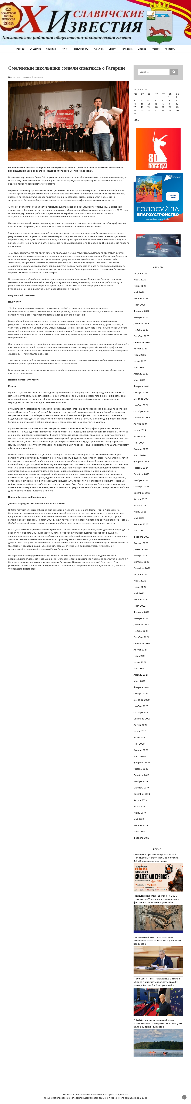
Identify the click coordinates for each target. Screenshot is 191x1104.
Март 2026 (139, 304)
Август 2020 (140, 725)
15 (169, 103)
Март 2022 (139, 605)
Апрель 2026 (141, 298)
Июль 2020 (140, 731)
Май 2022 (139, 593)
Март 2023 (139, 530)
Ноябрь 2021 (141, 631)
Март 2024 (139, 455)
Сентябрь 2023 (142, 493)
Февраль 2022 (142, 612)
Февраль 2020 (142, 762)
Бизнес (142, 48)
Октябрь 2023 (141, 486)
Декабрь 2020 (142, 700)
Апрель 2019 (141, 825)
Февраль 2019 (141, 838)
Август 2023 (140, 499)
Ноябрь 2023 (141, 480)
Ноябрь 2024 (141, 405)
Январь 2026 (141, 317)
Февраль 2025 (141, 386)
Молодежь (127, 48)
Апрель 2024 (141, 449)
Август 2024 (140, 424)
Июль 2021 (139, 656)
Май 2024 (139, 442)
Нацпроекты (81, 48)
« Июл (137, 120)
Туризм (155, 48)
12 (148, 103)
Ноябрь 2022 (141, 555)
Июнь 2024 (140, 436)
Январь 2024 (141, 468)
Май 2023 (139, 518)
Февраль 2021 (141, 687)
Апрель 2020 (141, 750)
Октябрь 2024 (141, 411)
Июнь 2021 (140, 662)
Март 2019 (139, 831)
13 (156, 103)
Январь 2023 (141, 543)
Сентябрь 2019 (142, 794)
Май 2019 (139, 819)
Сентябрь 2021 (142, 643)
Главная (20, 48)
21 (163, 107)
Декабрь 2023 (142, 474)
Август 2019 (140, 800)
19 (148, 107)
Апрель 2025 (141, 373)
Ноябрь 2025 (141, 330)
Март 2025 (139, 380)
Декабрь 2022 (142, 549)
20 (156, 107)
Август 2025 (140, 348)
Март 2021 (139, 681)
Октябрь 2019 (141, 787)
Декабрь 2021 (141, 624)
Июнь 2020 (140, 737)
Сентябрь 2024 (142, 417)
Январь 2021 (141, 693)
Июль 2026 (140, 279)
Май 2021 (139, 668)
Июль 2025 (140, 355)
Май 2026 (139, 292)
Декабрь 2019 (141, 775)
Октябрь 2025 (141, 336)
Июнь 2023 (140, 511)
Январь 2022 (141, 618)
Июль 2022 (140, 580)
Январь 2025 (141, 392)
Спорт (112, 48)
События (51, 48)
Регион (65, 48)
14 (163, 103)
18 (142, 107)
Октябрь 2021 (141, 637)
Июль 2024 (140, 430)
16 (177, 103)
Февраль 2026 (142, 311)
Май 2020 (139, 743)
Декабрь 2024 (142, 399)
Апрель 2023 (141, 524)
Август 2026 (140, 273)
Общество (35, 48)
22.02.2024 (15, 77)
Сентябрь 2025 (142, 342)
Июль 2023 (140, 505)
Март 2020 (140, 756)
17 (135, 107)
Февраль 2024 (142, 461)
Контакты (170, 48)
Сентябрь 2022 (142, 568)
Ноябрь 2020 (141, 706)
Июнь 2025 (140, 361)
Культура (99, 48)
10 (135, 103)
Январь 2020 (141, 769)
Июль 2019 (139, 806)
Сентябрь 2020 (142, 718)
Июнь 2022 (140, 587)
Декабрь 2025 (141, 323)
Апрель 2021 (141, 674)
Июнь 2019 (140, 812)
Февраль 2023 (142, 536)
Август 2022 (140, 574)
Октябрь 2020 (141, 712)
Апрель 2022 (141, 599)
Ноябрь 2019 (141, 781)
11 (142, 103)
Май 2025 (139, 367)
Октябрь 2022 (141, 562)
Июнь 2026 (140, 286)
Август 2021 (140, 649)
